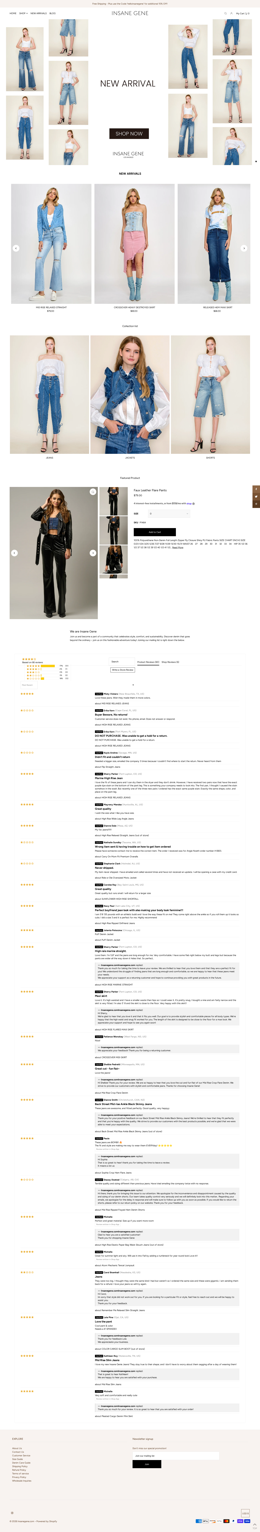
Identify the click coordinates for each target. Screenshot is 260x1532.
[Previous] (16, 248)
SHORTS (210, 457)
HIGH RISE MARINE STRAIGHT (117, 984)
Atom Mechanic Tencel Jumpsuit (118, 1265)
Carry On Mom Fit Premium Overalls (120, 856)
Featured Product (130, 477)
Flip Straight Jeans (111, 767)
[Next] (244, 248)
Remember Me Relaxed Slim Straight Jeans (123, 1310)
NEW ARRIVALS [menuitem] (39, 13)
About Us (17, 1448)
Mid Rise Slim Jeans (111, 1384)
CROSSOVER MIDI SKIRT (114, 1057)
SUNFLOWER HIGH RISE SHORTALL (120, 899)
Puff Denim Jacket (111, 940)
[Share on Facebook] (256, 489)
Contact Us (18, 1452)
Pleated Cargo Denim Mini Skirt (117, 1416)
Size (136, 513)
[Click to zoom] (93, 491)
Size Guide (17, 1459)
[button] (33, 666)
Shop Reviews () (170, 662)
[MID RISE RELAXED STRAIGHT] (51, 244)
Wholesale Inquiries (21, 1480)
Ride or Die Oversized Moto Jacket (119, 877)
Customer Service (21, 1455)
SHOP (22, 13)
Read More (177, 547)
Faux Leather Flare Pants (150, 490)
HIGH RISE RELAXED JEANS (116, 724)
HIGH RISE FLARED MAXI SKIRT (118, 1029)
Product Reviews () (148, 662)
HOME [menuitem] (13, 13)
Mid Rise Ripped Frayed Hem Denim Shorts (123, 1209)
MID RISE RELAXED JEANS (115, 703)
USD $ (245, 1513)
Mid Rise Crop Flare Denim (115, 1092)
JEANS (49, 457)
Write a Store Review (122, 670)
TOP (255, 1528)
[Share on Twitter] (256, 496)
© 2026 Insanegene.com (22, 1521)
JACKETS (130, 457)
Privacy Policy (19, 1477)
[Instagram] (12, 1513)
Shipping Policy (20, 1466)
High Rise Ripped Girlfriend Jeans (118, 923)
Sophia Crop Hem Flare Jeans (117, 1172)
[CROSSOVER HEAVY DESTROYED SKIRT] (134, 244)
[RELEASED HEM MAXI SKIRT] (218, 244)
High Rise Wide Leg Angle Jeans (118, 818)
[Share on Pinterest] (256, 504)
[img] (29, 659)
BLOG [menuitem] (53, 13)
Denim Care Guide (21, 1462)
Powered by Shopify (46, 1521)
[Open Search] (226, 13)
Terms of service (20, 1473)
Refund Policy (19, 1470)
